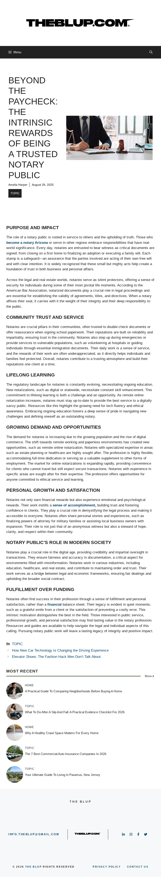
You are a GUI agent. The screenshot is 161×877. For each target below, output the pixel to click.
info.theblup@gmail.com (33, 834)
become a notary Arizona (27, 243)
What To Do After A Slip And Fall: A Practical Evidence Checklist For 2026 (75, 712)
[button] (151, 52)
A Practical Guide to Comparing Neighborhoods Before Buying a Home (73, 691)
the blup (33, 866)
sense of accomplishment (74, 505)
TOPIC (14, 193)
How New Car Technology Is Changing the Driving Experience (60, 650)
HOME (29, 685)
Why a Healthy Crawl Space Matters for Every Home (62, 733)
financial (54, 604)
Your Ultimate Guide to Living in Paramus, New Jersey (62, 775)
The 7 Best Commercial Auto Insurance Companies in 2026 (65, 754)
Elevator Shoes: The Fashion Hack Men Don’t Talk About (56, 657)
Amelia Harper (17, 184)
